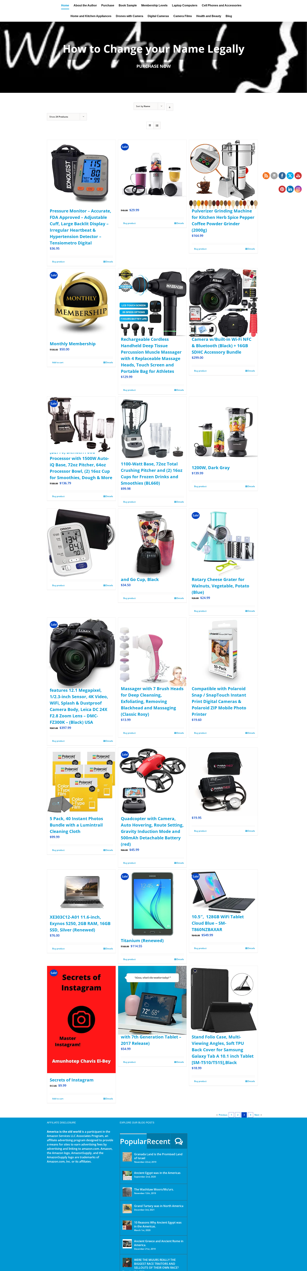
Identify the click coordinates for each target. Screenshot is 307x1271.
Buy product (58, 261)
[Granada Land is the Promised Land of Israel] (127, 1156)
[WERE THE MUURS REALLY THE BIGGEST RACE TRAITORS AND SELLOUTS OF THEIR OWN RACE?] (127, 1262)
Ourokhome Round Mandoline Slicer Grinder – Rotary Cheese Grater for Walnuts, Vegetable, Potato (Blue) (220, 579)
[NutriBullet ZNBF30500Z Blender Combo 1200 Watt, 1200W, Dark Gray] (223, 422)
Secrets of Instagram (72, 1080)
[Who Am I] (153, 57)
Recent (158, 1141)
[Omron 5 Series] (81, 534)
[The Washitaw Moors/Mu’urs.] (127, 1192)
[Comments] (179, 1141)
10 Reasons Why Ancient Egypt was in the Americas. (158, 1224)
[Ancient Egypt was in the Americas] (127, 1175)
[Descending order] (169, 107)
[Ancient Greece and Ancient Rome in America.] (127, 1243)
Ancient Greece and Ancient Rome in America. (158, 1243)
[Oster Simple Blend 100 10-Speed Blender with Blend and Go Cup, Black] (152, 534)
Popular (133, 1141)
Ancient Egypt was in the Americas (157, 1173)
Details (109, 261)
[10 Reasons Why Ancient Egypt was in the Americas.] (127, 1225)
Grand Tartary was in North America (158, 1206)
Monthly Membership (73, 344)
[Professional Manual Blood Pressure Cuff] (223, 773)
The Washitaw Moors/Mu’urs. (154, 1189)
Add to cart (57, 362)
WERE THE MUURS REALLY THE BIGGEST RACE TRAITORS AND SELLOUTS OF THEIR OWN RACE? (156, 1264)
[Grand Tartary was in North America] (127, 1208)
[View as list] (157, 125)
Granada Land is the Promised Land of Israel (158, 1156)
